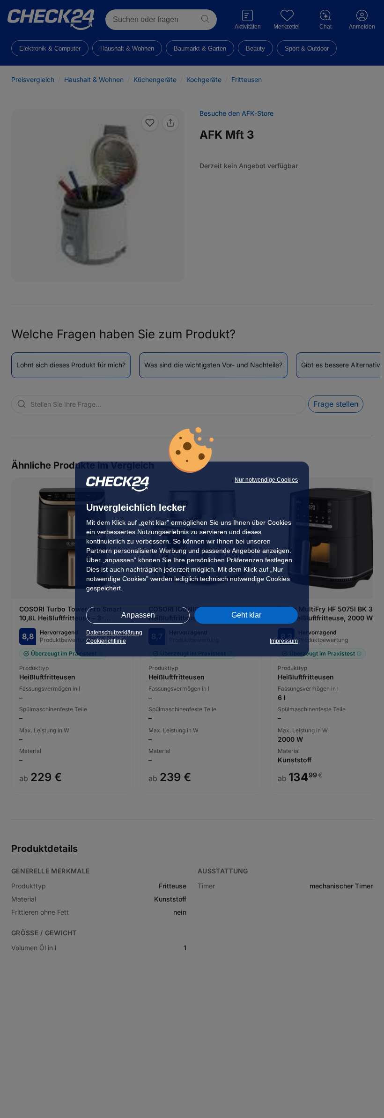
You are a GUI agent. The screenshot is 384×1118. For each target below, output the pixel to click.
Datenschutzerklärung (114, 632)
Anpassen (138, 615)
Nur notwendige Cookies (266, 480)
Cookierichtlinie (106, 641)
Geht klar (246, 615)
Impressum (284, 641)
